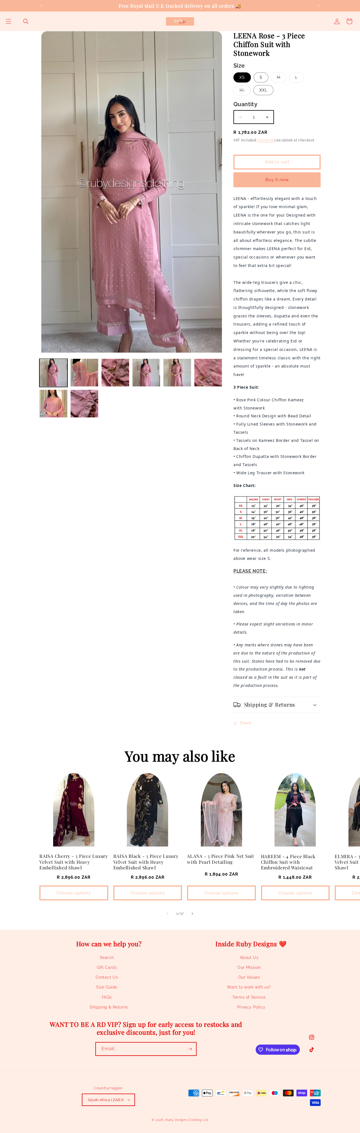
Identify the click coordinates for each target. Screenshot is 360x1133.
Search (107, 957)
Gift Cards (107, 967)
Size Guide (106, 987)
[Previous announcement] (41, 5)
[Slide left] (167, 913)
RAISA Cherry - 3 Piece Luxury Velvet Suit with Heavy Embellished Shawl (73, 861)
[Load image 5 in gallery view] (177, 373)
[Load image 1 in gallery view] (53, 373)
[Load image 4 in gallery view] (146, 373)
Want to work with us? (249, 987)
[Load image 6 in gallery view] (208, 373)
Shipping (265, 140)
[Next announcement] (318, 5)
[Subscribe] (190, 1049)
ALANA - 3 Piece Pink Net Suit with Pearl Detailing (220, 858)
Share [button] (245, 723)
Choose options (74, 893)
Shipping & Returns (109, 1007)
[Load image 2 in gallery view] (84, 373)
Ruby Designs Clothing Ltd (186, 1120)
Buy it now (277, 179)
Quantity (245, 104)
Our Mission (249, 967)
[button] (8, 21)
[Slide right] (192, 913)
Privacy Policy (251, 1007)
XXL (263, 90)
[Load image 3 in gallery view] (115, 373)
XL (245, 91)
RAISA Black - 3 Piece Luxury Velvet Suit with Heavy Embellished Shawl (146, 861)
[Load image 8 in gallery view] (84, 403)
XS (242, 77)
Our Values (249, 977)
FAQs (107, 997)
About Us (249, 957)
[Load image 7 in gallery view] (53, 403)
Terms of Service (249, 997)
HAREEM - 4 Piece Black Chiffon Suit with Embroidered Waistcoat (288, 861)
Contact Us (107, 977)
